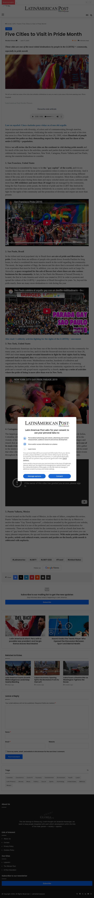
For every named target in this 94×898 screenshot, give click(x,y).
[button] (47, 449)
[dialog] (47, 449)
